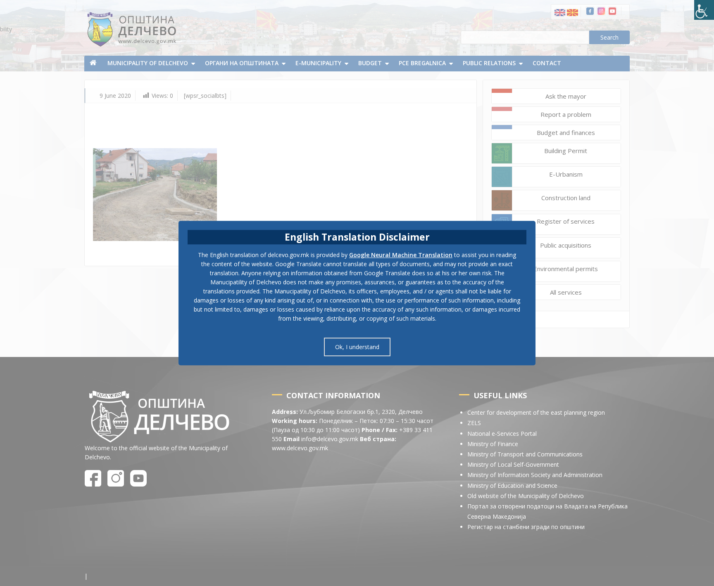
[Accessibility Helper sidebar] (704, 10)
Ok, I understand (357, 347)
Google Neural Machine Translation (400, 255)
